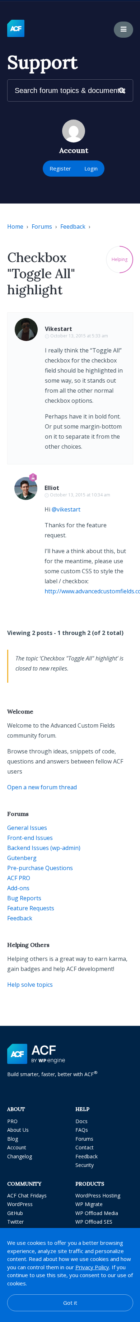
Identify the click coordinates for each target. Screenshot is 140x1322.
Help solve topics (30, 985)
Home (15, 226)
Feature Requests (30, 908)
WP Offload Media (96, 1213)
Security (84, 1165)
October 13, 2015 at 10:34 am (80, 495)
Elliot (52, 488)
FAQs (81, 1129)
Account (16, 1147)
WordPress (20, 1204)
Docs (81, 1121)
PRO (12, 1121)
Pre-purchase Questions (40, 868)
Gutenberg (22, 858)
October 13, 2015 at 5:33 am (79, 336)
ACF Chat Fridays (27, 1195)
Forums (42, 226)
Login (91, 168)
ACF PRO (18, 878)
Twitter (15, 1221)
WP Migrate (89, 1204)
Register (60, 168)
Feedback (72, 226)
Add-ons (18, 888)
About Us (18, 1129)
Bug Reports (24, 898)
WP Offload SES (93, 1221)
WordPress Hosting (97, 1195)
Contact (84, 1147)
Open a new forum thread (42, 787)
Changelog (19, 1156)
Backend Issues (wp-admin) (43, 848)
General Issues (27, 828)
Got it (70, 1302)
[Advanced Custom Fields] (16, 28)
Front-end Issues (30, 838)
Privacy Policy (92, 1267)
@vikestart (66, 509)
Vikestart (58, 329)
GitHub (15, 1213)
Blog (12, 1138)
